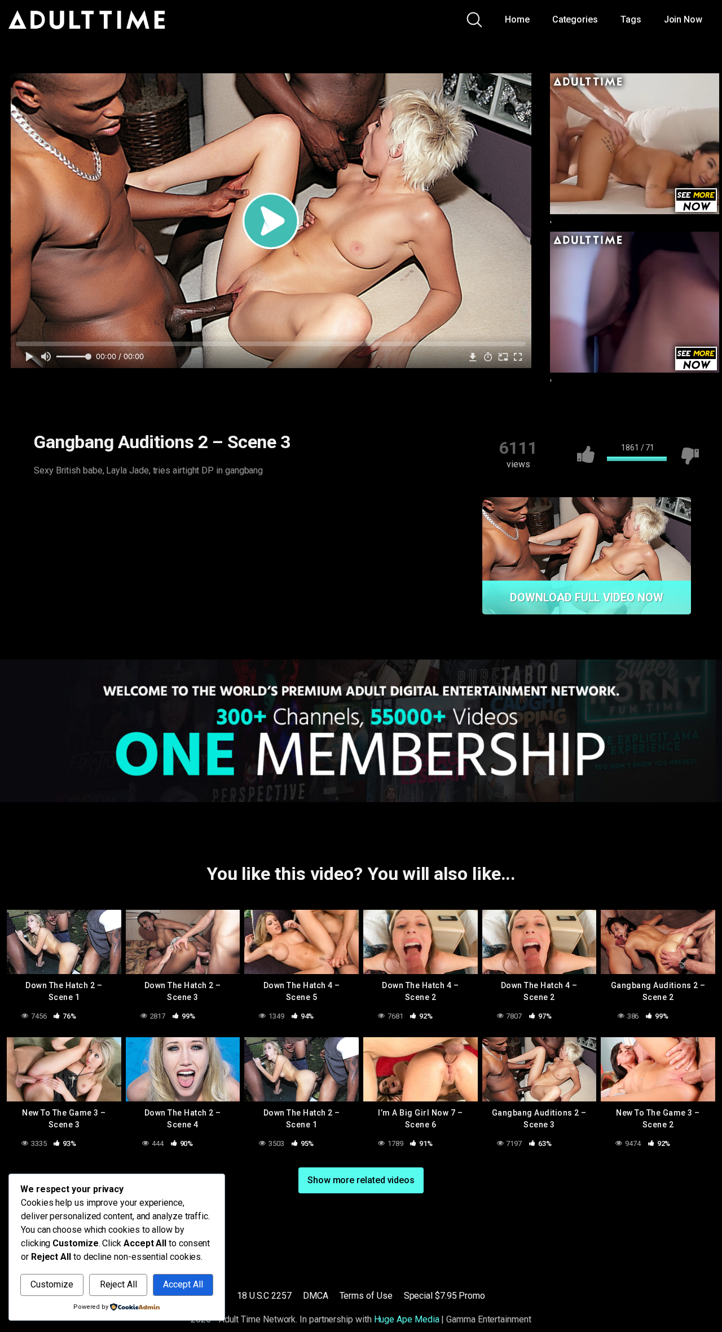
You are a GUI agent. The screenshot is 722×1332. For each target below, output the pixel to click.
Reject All (118, 1284)
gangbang (207, 502)
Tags (630, 19)
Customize (51, 1284)
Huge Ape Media (406, 1319)
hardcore (327, 502)
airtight (112, 502)
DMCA (315, 1295)
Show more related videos (361, 1180)
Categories (575, 19)
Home (517, 19)
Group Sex (268, 502)
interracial (65, 524)
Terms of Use (366, 1295)
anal (157, 502)
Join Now (683, 19)
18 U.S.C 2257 (264, 1295)
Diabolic (61, 502)
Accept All (183, 1284)
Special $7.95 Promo (444, 1295)
